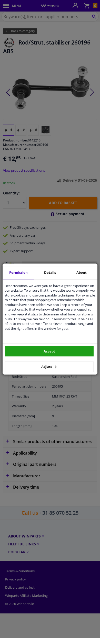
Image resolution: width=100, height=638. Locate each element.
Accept (49, 351)
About (81, 272)
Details (50, 272)
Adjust (47, 366)
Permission (18, 272)
